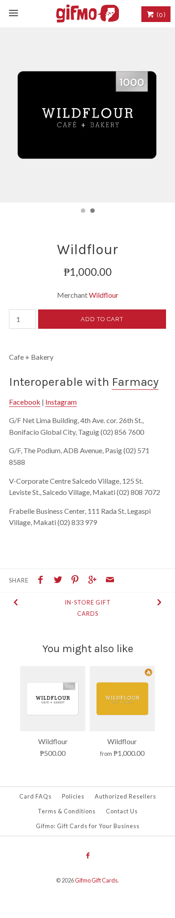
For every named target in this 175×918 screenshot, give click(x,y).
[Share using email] (110, 581)
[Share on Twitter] (60, 581)
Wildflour (103, 295)
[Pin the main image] (77, 581)
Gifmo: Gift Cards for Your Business (88, 826)
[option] (87, 115)
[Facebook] (87, 856)
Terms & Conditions (67, 811)
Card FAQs (35, 796)
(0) (160, 15)
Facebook (24, 401)
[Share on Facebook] (43, 581)
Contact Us (122, 811)
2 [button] (92, 211)
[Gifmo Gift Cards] (87, 13)
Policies (73, 796)
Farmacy (135, 382)
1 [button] (82, 211)
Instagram (61, 401)
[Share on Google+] (95, 581)
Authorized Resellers (125, 796)
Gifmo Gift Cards (96, 880)
